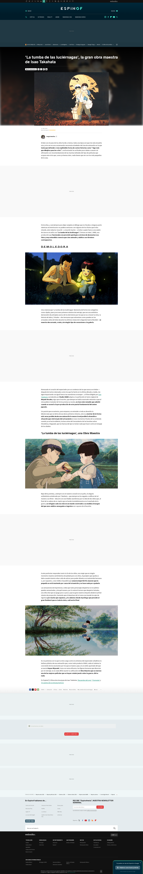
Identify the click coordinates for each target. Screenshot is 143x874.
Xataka (27, 842)
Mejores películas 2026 (52, 794)
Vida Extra (41, 845)
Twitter (117, 17)
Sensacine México (57, 862)
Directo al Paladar (70, 842)
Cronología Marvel (104, 794)
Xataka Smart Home (30, 849)
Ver (72, 734)
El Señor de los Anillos (107, 44)
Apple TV (28, 811)
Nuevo (113, 11)
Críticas (55, 689)
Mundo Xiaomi (29, 852)
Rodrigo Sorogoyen (80, 44)
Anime (60, 689)
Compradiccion (97, 847)
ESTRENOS (41, 17)
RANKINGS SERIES (80, 17)
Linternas (59, 815)
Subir (113, 835)
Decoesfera (96, 845)
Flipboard (111, 17)
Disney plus (60, 805)
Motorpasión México (84, 862)
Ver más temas (30, 821)
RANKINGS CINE (67, 17)
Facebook (108, 17)
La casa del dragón (30, 815)
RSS (92, 820)
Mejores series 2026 (40, 794)
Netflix (43, 808)
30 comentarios (32, 69)
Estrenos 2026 (62, 794)
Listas (58, 808)
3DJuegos (41, 842)
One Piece (71, 44)
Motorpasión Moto (84, 845)
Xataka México (29, 862)
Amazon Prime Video (47, 805)
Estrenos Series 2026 (72, 794)
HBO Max (59, 811)
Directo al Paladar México (70, 863)
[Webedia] (30, 834)
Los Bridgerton (63, 44)
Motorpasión (83, 842)
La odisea (44, 811)
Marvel (98, 44)
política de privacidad (92, 810)
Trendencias (96, 842)
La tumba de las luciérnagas (86, 689)
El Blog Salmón (110, 842)
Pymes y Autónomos (111, 845)
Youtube (114, 17)
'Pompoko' (96, 680)
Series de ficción (30, 805)
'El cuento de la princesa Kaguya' (52, 683)
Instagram (105, 17)
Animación (49, 689)
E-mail (46, 69)
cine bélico (73, 689)
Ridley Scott (39, 44)
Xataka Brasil (28, 864)
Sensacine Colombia (57, 864)
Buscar (114, 828)
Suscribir (100, 807)
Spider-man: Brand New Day (47, 815)
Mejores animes (94, 794)
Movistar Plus (29, 808)
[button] (51, 136)
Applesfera (28, 847)
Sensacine (55, 842)
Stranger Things (91, 44)
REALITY (49, 17)
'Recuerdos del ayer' (84, 680)
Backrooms (55, 44)
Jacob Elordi (48, 44)
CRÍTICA (32, 17)
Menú (29, 11)
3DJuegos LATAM (43, 862)
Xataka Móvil (28, 845)
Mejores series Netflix (83, 794)
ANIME (57, 17)
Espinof (71, 8)
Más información (71, 872)
